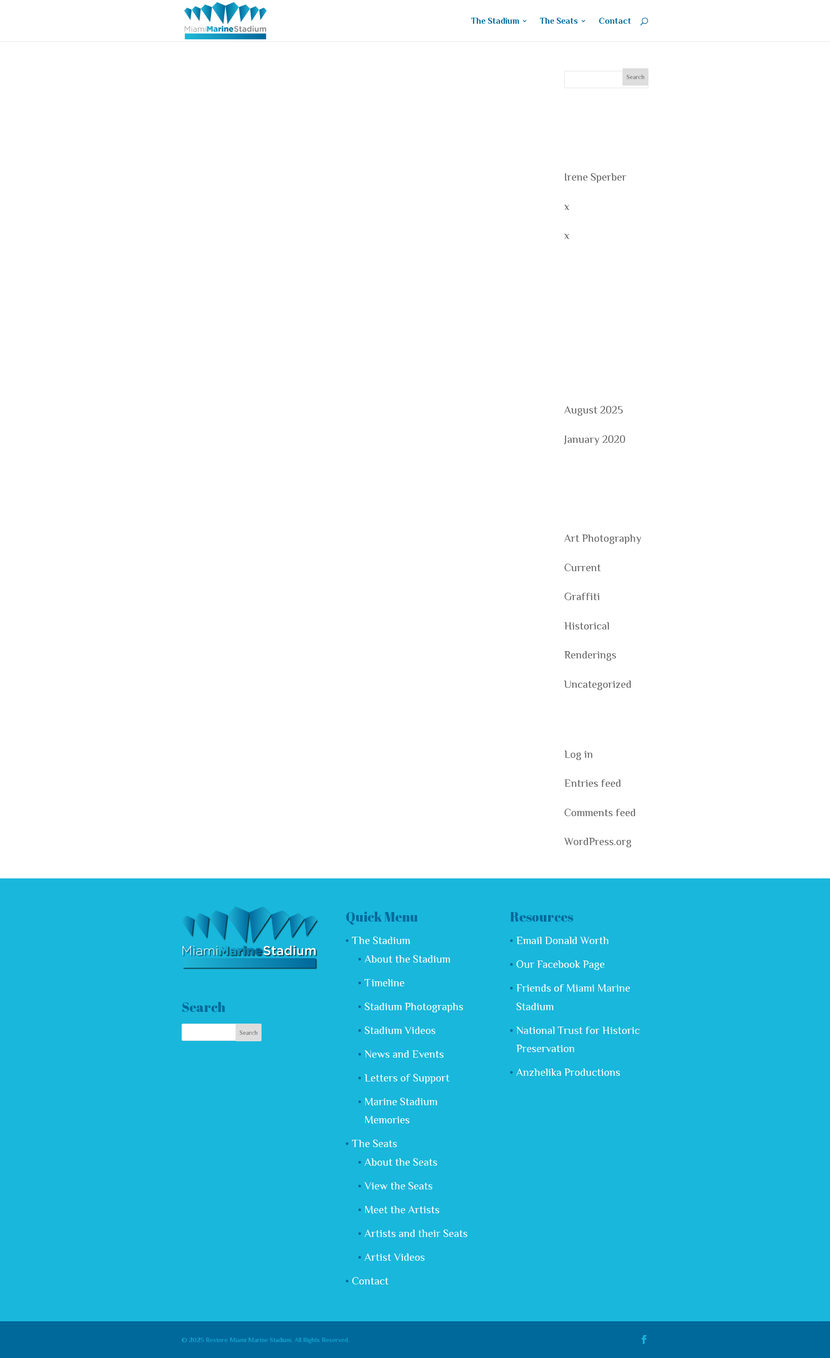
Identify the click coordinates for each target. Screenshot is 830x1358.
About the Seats (400, 1162)
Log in (578, 754)
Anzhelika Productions (568, 1072)
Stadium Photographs (413, 1006)
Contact (615, 21)
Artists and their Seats (416, 1233)
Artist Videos (394, 1257)
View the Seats (398, 1186)
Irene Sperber (595, 177)
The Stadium (495, 21)
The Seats (559, 21)
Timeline (384, 982)
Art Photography (603, 538)
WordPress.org (598, 841)
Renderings (590, 655)
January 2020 (595, 439)
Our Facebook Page (560, 964)
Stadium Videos (400, 1030)
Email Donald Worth (562, 940)
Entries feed (592, 783)
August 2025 (593, 410)
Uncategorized (598, 684)
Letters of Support (407, 1078)
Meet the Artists (402, 1209)
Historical (587, 626)
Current (582, 567)
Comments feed (600, 812)
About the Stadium (407, 959)
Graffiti (582, 596)
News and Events (404, 1054)
